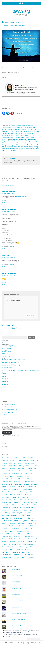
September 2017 (7, 539)
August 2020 (28, 510)
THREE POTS (16, 582)
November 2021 (18, 500)
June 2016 (12, 549)
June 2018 (12, 531)
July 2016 (4, 549)
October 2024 (6, 473)
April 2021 (13, 505)
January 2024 (26, 479)
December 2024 (16, 471)
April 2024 (28, 476)
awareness (12, 125)
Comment (30, 316)
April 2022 (28, 494)
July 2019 (26, 520)
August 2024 (28, 473)
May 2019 (5, 523)
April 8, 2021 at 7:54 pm (8, 211)
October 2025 (29, 463)
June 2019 (34, 520)
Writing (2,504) (6, 348)
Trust (13, 137)
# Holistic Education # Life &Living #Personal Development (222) (21, 370)
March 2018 (5, 534)
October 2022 (6, 492)
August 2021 (17, 502)
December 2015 (7, 554)
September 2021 (7, 502)
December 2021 (7, 500)
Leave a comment (8, 185)
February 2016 (15, 552)
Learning (4, 133)
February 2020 (15, 515)
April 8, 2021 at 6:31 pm (8, 193)
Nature (12, 135)
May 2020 (20, 513)
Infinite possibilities (9, 404)
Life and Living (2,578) (8, 346)
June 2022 (12, 494)
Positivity (4, 137)
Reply (3, 203)
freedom (23, 129)
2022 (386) (5, 384)
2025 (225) (5, 376)
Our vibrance (16, 594)
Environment (10, 129)
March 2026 (13, 460)
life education (23, 133)
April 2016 (28, 549)
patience (28, 135)
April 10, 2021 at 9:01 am (9, 275)
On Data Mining (17, 607)
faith (16, 129)
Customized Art (17, 588)
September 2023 (7, 484)
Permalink (13, 150)
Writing (4, 139)
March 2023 (21, 487)
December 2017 (7, 536)
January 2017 (6, 544)
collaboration (29, 125)
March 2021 (21, 505)
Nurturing (17, 135)
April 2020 (28, 513)
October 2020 (6, 510)
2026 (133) (5, 373)
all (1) (3, 342)
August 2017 (17, 539)
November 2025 (18, 463)
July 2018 (4, 531)
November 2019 (18, 518)
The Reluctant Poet (20, 197)
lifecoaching (30, 133)
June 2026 (22, 458)
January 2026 (34, 460)
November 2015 (18, 554)
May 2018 (20, 531)
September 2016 (17, 547)
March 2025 (21, 468)
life (8, 133)
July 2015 (16, 557)
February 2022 (15, 497)
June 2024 (12, 476)
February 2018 (15, 534)
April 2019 (13, 523)
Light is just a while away (19, 619)
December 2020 (16, 507)
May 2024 (20, 476)
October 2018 (6, 528)
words (34, 137)
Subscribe (7, 432)
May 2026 (30, 458)
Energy (4, 129)
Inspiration (30, 131)
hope (25, 131)
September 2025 (7, 466)
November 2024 (28, 471)
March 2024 (5, 479)
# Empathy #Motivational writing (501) (13, 360)
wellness (29, 137)
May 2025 (5, 468)
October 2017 (29, 536)
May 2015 (32, 557)
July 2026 (14, 458)
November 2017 (18, 536)
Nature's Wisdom (17, 626)
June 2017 (34, 539)
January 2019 (6, 526)
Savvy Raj (21, 12)
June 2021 (34, 502)
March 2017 (21, 541)
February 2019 (31, 523)
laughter (36, 131)
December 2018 (16, 526)
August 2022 (28, 492)
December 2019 (7, 518)
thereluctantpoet (8, 191)
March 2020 (5, 515)
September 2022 (17, 492)
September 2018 (17, 528)
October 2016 (6, 547)
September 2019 (7, 520)
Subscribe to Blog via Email (14, 423)
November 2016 (28, 544)
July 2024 (4, 476)
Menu (21, 3)
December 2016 (16, 544)
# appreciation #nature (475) (10, 362)
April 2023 (13, 487)
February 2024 (15, 479)
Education (24, 127)
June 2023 (34, 484)
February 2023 (31, 487)
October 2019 (29, 518)
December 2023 (7, 481)
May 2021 (5, 505)
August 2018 (28, 528)
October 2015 (29, 554)
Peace (33, 135)
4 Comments (21, 25)
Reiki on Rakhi (8, 407)
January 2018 (26, 534)
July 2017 (26, 539)
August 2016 (28, 547)
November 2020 (28, 507)
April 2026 (5, 460)
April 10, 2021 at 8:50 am (9, 257)
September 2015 (7, 557)
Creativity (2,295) (7, 351)
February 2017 (31, 541)
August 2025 (17, 466)
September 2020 (17, 510)
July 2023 (26, 484)
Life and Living (14, 133)
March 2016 (5, 552)
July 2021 (26, 502)
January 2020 (26, 515)
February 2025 (31, 468)
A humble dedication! (18, 601)
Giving (28, 129)
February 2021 (31, 505)
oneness (23, 135)
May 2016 (20, 549)
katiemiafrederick (9, 209)
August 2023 (17, 484)
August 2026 (5, 458)
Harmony (11, 131)
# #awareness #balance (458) (11, 365)
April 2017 (13, 541)
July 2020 (4, 513)
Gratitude (33, 129)
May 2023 (5, 487)
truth (17, 137)
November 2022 (28, 489)
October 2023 (29, 481)
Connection (5, 127)
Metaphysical (6, 135)
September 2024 (17, 473)
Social (9, 137)
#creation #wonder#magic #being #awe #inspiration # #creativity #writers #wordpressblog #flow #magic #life (20, 148)
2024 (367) (5, 379)
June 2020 (12, 513)
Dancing (17, 127)
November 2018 (28, 526)
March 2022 (5, 497)
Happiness (5, 131)
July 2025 (26, 466)
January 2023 (6, 489)
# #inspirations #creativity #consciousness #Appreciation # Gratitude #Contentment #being (19, 140)
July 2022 (4, 494)
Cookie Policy (7, 636)
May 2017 (5, 541)
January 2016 (26, 552)
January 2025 (6, 471)
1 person (11, 246)
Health (21, 131)
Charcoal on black (9, 412)
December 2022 (16, 489)
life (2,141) (5, 353)
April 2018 (28, 531)
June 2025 (34, 466)
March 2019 (21, 523)
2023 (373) (5, 381)
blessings (18, 125)
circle (23, 125)
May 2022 (20, 494)
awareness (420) (7, 367)
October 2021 (29, 500)
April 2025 (13, 468)
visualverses (22, 137)
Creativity (12, 127)
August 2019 (17, 520)
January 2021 (6, 507)
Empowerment (31, 127)
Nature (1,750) (6, 356)
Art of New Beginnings (10, 409)
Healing (17, 131)
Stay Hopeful (7, 415)
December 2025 (7, 463)
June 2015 (24, 557)
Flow (19, 129)
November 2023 (18, 481)
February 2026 (23, 460)
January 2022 (26, 497)
